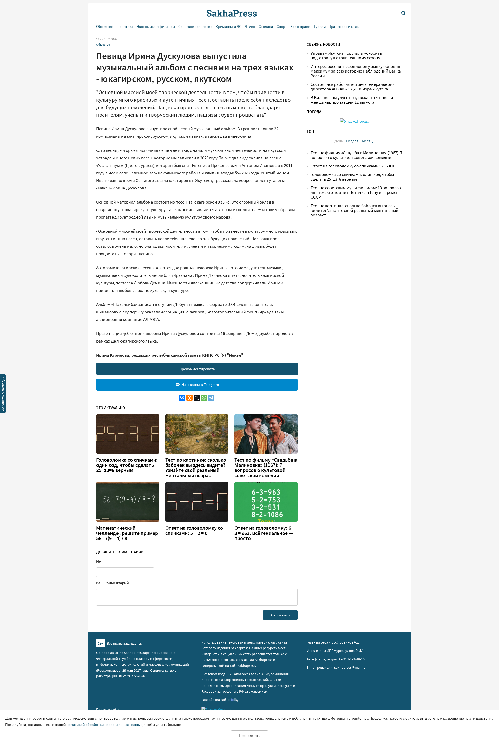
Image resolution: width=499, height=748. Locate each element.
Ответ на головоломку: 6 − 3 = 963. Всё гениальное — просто (264, 533)
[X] (197, 398)
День (338, 140)
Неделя (352, 140)
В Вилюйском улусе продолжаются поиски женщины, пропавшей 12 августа (352, 100)
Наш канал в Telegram (200, 384)
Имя (99, 561)
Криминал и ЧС (228, 26)
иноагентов (210, 679)
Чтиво (250, 26)
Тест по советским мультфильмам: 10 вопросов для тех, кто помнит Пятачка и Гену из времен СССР (356, 192)
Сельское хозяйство (195, 26)
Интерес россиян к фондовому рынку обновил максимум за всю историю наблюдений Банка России (356, 71)
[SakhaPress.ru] (3, 394)
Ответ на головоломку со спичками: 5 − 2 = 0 (194, 530)
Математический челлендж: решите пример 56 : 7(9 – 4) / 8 (127, 533)
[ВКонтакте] (182, 398)
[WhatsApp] (204, 398)
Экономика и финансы (156, 26)
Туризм (319, 26)
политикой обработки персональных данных (104, 724)
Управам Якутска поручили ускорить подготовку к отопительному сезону (346, 55)
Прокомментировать (197, 368)
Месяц (367, 140)
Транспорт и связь (344, 26)
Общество (104, 26)
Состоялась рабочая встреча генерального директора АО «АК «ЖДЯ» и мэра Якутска (352, 87)
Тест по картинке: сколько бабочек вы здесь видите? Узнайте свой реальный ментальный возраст (195, 467)
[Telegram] (211, 398)
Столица (266, 26)
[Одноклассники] (189, 398)
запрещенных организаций (246, 679)
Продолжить (249, 735)
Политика (125, 26)
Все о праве (300, 26)
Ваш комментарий (112, 582)
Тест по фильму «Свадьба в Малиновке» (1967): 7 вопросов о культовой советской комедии (265, 467)
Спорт (282, 26)
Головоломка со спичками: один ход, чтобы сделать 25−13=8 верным (127, 465)
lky (235, 699)
